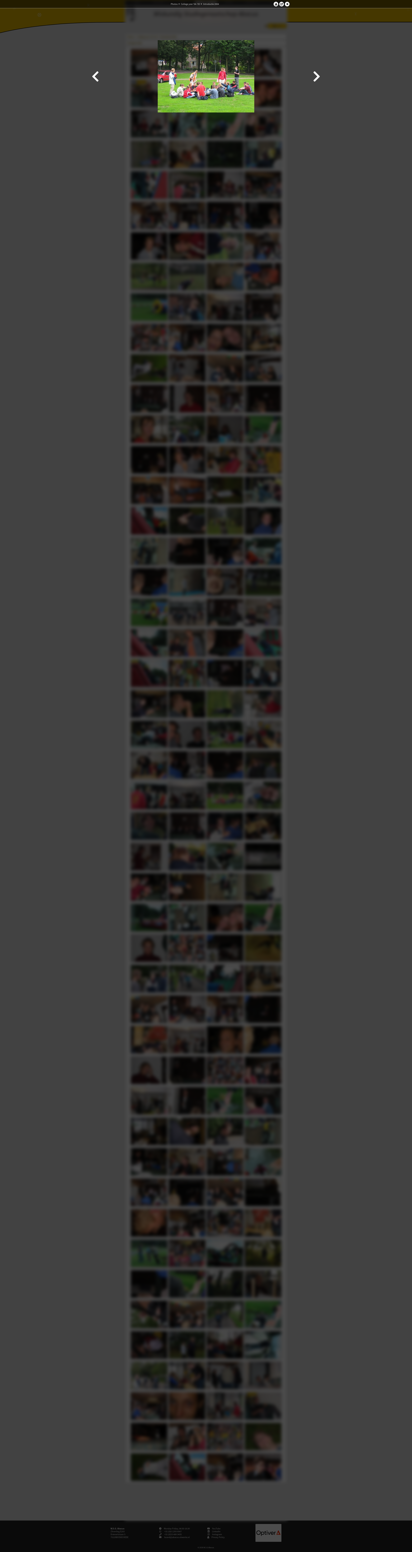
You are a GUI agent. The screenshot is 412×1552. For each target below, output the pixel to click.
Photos (174, 4)
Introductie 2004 (211, 4)
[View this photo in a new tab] (281, 4)
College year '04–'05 (190, 4)
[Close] (287, 4)
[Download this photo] (276, 4)
